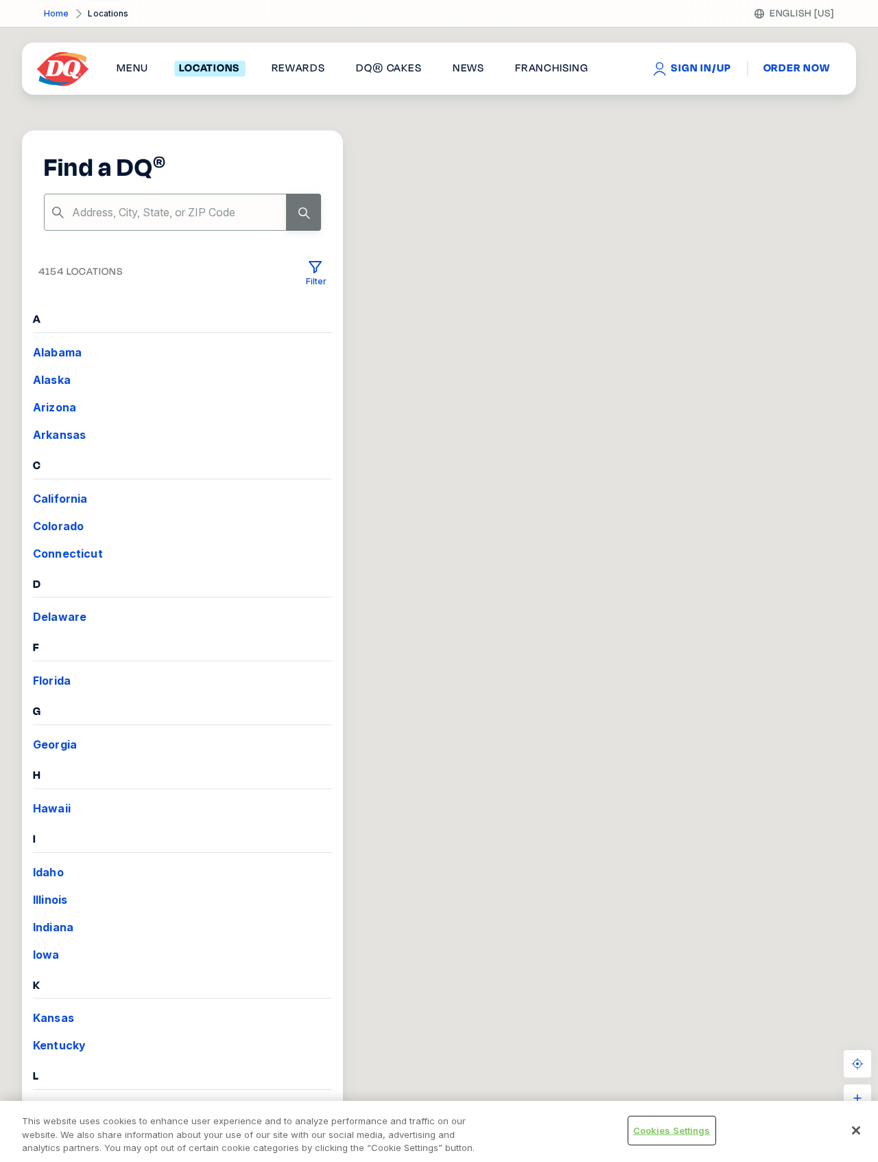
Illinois (50, 900)
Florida (52, 680)
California (60, 498)
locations (209, 68)
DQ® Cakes (388, 68)
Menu (132, 68)
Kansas (53, 1018)
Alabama (57, 352)
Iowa (46, 954)
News (468, 68)
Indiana (53, 927)
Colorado (58, 526)
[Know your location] (857, 1064)
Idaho (48, 872)
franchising (551, 68)
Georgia (55, 744)
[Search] (303, 212)
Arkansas (59, 435)
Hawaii (52, 808)
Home (56, 13)
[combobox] (182, 212)
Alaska (52, 380)
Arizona (54, 407)
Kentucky (59, 1045)
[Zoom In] (857, 1098)
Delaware (59, 617)
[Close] (856, 1130)
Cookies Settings (672, 1129)
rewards (298, 68)
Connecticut (68, 553)
